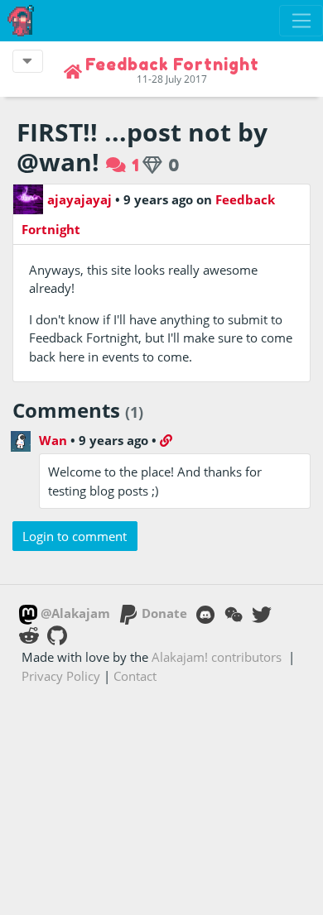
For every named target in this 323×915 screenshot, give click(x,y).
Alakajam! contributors (217, 657)
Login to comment (74, 536)
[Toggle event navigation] (27, 61)
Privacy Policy (61, 676)
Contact (135, 676)
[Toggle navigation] (301, 20)
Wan (53, 440)
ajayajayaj (79, 199)
